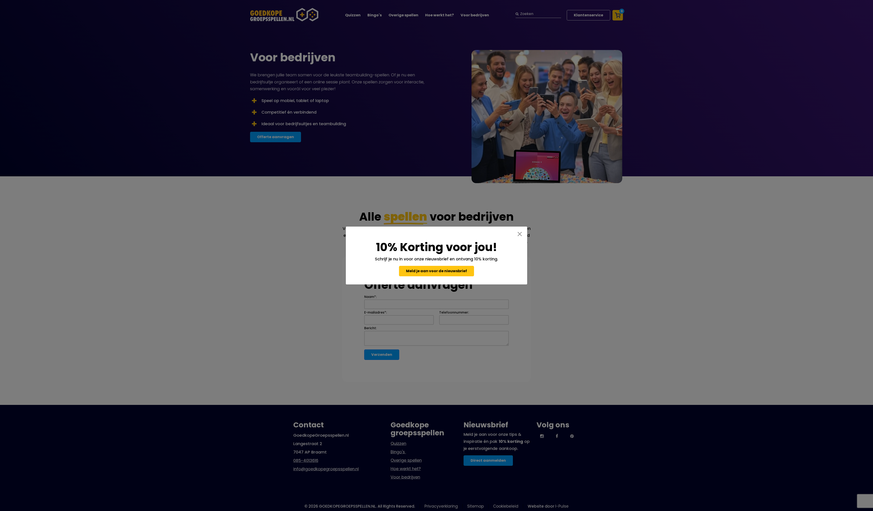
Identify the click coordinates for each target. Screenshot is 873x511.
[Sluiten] (520, 234)
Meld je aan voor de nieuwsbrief (436, 271)
